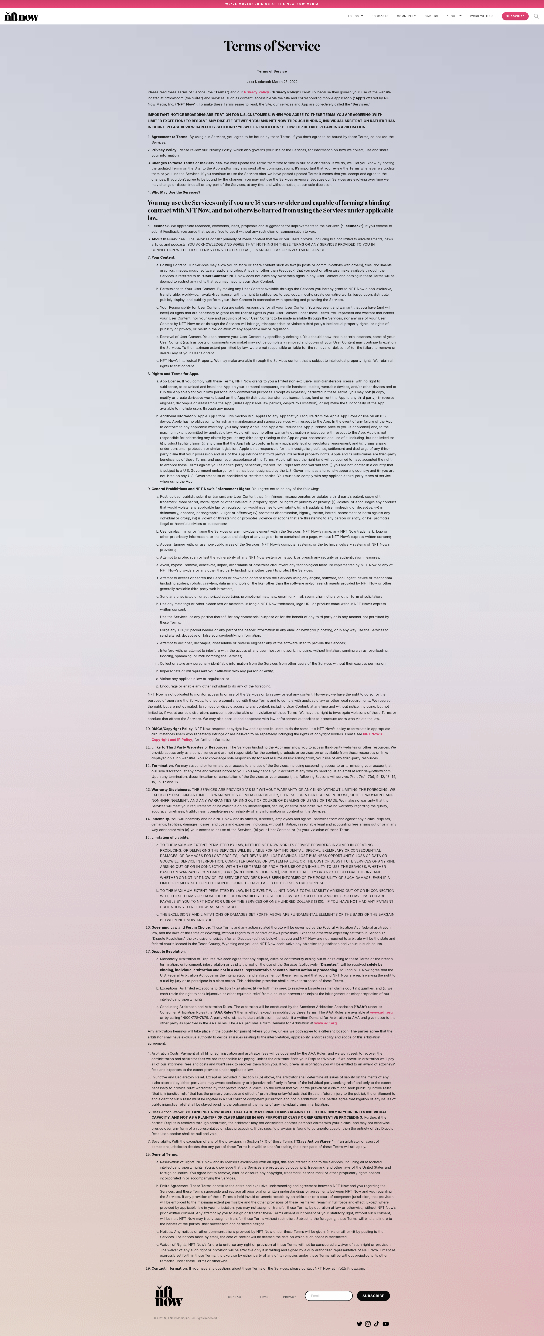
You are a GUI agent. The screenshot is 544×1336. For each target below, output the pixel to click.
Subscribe (515, 16)
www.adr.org (381, 1012)
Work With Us (481, 16)
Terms (263, 1297)
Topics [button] (353, 16)
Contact (235, 1297)
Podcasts (380, 16)
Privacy (289, 1297)
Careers (431, 16)
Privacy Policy (256, 92)
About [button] (452, 16)
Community (406, 16)
